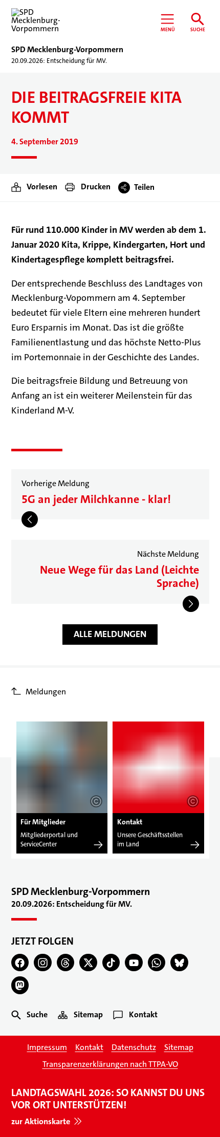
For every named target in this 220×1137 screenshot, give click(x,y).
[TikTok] (111, 963)
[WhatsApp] (157, 963)
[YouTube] (134, 963)
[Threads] (66, 963)
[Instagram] (43, 963)
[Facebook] (20, 963)
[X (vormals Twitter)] (88, 963)
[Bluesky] (179, 963)
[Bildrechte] (96, 801)
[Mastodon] (20, 985)
